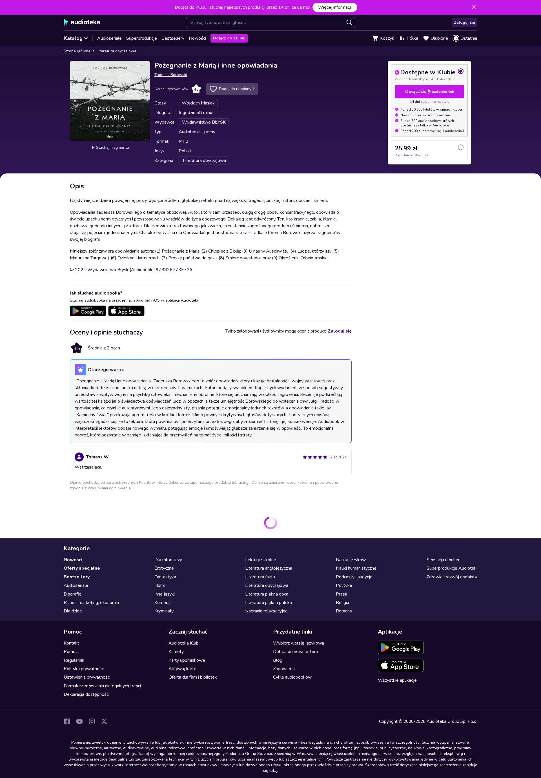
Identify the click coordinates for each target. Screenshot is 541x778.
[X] (104, 721)
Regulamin (74, 660)
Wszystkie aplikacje (397, 680)
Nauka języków (351, 560)
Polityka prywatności (84, 669)
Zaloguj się (464, 22)
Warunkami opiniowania (109, 488)
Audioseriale (109, 38)
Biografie (72, 594)
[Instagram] (91, 721)
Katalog (73, 38)
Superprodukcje (141, 38)
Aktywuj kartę (182, 669)
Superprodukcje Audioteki (452, 568)
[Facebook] (67, 721)
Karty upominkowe (186, 660)
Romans (344, 611)
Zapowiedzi (284, 669)
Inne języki (164, 594)
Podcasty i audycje (354, 577)
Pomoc (70, 651)
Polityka (344, 585)
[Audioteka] (82, 22)
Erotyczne (164, 568)
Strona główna (77, 51)
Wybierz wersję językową (298, 643)
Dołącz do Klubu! (229, 38)
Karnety (176, 651)
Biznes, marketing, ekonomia (91, 602)
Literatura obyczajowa (116, 51)
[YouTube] (79, 721)
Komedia (163, 602)
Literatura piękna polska (268, 602)
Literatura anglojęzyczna (268, 568)
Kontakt (71, 643)
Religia (342, 602)
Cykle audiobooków (292, 677)
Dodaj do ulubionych (237, 89)
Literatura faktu (260, 577)
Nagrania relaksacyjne (266, 611)
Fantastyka (165, 577)
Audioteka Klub (183, 643)
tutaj (273, 770)
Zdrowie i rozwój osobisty (452, 577)
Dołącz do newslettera (295, 651)
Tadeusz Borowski (170, 74)
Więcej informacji (335, 7)
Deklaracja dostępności (86, 694)
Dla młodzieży (168, 560)
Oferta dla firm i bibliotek (192, 677)
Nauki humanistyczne (356, 568)
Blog (277, 660)
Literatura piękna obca (266, 594)
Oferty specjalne (82, 568)
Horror (160, 585)
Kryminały (164, 611)
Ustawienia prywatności (87, 677)
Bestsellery (172, 38)
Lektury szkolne (260, 560)
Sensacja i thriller (443, 560)
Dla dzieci (73, 611)
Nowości (197, 38)
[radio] (429, 74)
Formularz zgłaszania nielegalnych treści (102, 686)
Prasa (341, 594)
